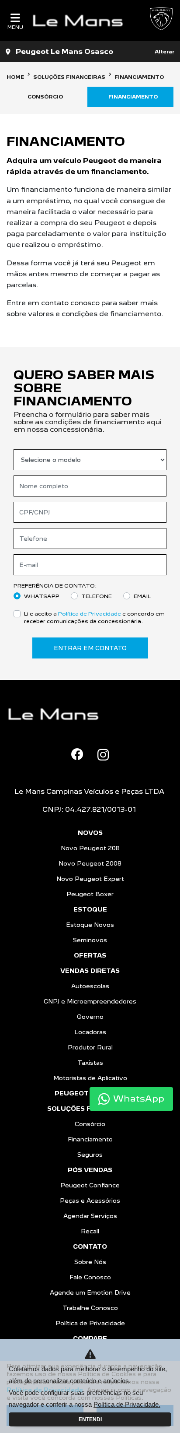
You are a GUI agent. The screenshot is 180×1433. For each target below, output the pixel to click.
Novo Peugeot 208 (90, 848)
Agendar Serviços (90, 1215)
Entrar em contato (90, 647)
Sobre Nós (90, 1261)
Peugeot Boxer (90, 894)
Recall (90, 1231)
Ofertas (90, 955)
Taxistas (90, 1062)
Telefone (96, 596)
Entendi (90, 1419)
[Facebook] (77, 754)
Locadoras (90, 1031)
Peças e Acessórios (90, 1200)
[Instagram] (103, 754)
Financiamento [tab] (133, 97)
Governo (90, 1016)
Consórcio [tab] (45, 97)
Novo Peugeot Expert (90, 878)
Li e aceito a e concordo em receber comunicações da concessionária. (94, 617)
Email (142, 596)
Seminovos (90, 940)
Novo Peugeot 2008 (90, 863)
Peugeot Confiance (90, 1185)
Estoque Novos (90, 924)
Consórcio (90, 1123)
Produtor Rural (90, 1047)
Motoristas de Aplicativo (90, 1077)
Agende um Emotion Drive (90, 1292)
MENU (15, 27)
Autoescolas (90, 985)
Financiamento (90, 1139)
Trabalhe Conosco (90, 1307)
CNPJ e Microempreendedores (90, 1001)
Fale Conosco (90, 1277)
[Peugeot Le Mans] (81, 20)
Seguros (90, 1154)
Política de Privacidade (89, 613)
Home (15, 77)
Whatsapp (41, 596)
